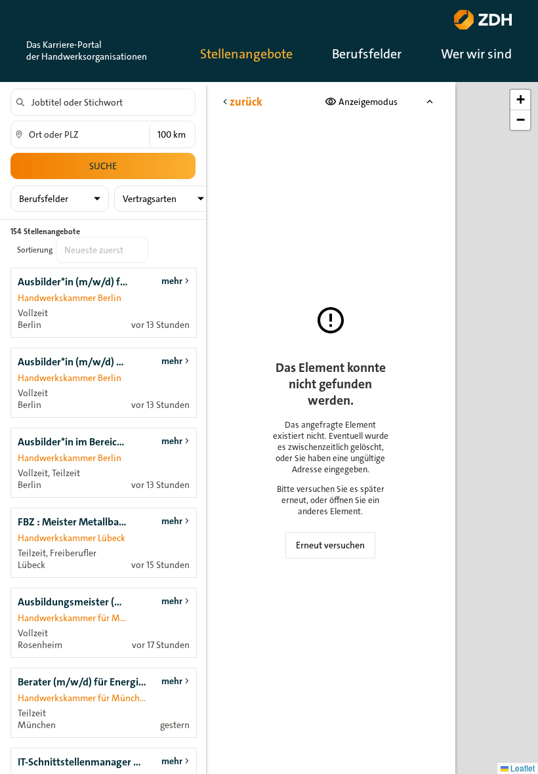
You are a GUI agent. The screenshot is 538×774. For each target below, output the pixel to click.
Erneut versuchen (330, 545)
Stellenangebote (246, 53)
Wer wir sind (476, 53)
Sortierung (34, 250)
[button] (520, 100)
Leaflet (521, 767)
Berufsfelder (367, 53)
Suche (103, 166)
